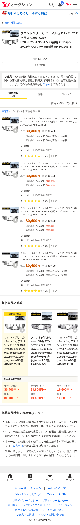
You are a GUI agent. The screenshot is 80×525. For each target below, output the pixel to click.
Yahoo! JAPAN (56, 494)
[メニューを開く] (75, 5)
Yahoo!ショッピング (27, 494)
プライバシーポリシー (25, 500)
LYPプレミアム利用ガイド (37, 505)
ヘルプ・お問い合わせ (51, 514)
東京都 (5, 111)
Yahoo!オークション (28, 488)
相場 (40, 94)
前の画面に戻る (13, 22)
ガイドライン (64, 505)
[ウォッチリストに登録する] (22, 330)
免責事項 (18, 445)
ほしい (42, 58)
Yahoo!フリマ (57, 488)
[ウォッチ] (15, 130)
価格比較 (13, 94)
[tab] (13, 94)
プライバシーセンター (55, 500)
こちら (46, 84)
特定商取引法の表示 (26, 509)
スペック (67, 94)
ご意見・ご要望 (25, 514)
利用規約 (13, 505)
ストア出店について (53, 509)
